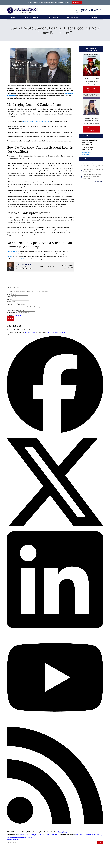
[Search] (100, 842)
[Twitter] (55, 530)
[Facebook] (55, 432)
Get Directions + (60, 332)
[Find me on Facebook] (61, 268)
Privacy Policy (16, 315)
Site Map (9, 839)
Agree (15, 315)
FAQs (84, 158)
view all (97, 181)
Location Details (86, 152)
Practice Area (11, 304)
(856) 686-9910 (92, 10)
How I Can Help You (31, 17)
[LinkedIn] (55, 628)
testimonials (25, 259)
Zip (8, 299)
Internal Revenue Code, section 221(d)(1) (36, 121)
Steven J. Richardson (22, 264)
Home (13, 17)
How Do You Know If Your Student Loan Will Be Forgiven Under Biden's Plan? (92, 176)
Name (9, 294)
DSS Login (15, 839)
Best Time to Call (12, 312)
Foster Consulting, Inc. (48, 834)
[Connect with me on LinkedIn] (68, 268)
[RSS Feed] (55, 823)
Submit (10, 318)
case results (35, 259)
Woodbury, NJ (12, 251)
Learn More (77, 2)
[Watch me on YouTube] (72, 268)
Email (9, 296)
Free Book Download (91, 49)
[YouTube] (55, 725)
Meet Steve (53, 17)
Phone (9, 301)
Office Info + (51, 332)
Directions (85, 154)
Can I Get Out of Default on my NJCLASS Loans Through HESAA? (92, 165)
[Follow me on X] (65, 268)
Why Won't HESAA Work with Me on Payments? (92, 170)
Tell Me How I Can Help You (16, 310)
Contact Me (93, 17)
